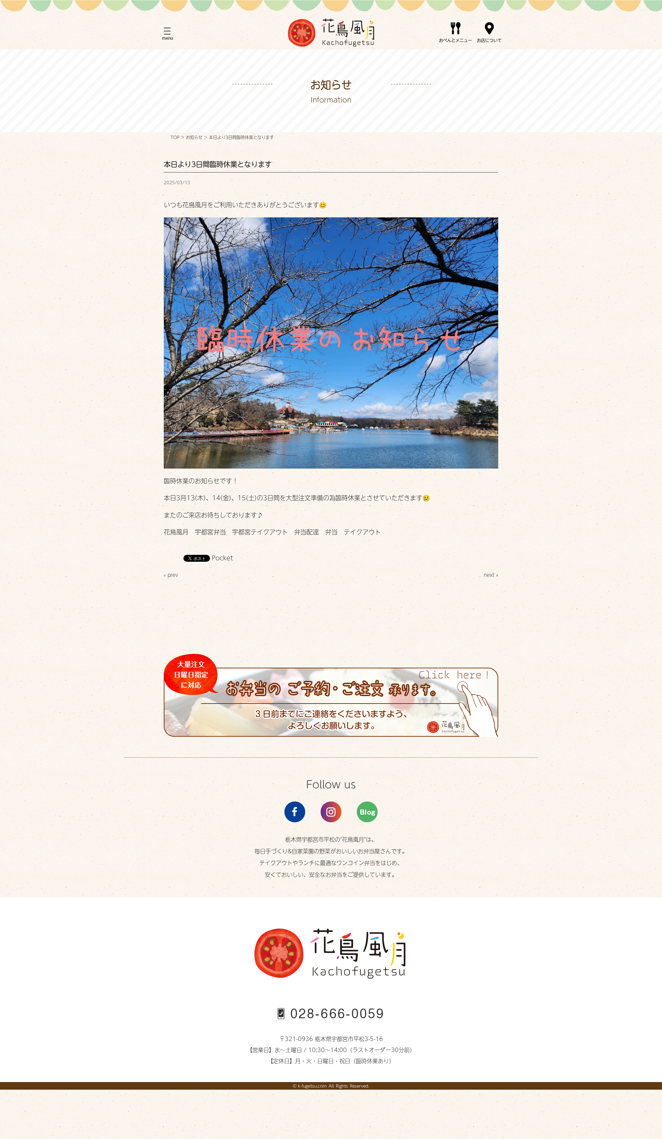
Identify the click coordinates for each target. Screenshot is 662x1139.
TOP (174, 137)
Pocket (222, 557)
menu (167, 38)
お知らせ (194, 137)
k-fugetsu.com (312, 1086)
